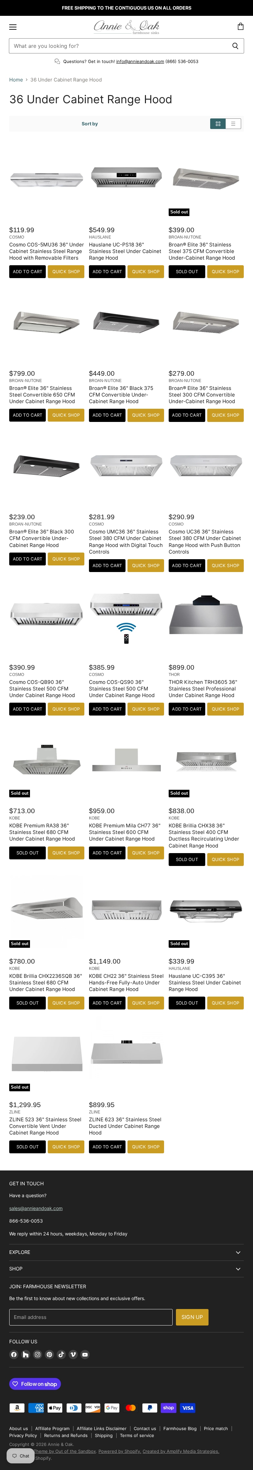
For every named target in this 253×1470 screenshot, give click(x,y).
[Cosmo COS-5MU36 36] (46, 178)
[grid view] (218, 123)
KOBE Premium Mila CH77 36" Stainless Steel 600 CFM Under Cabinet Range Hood (124, 832)
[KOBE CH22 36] (126, 909)
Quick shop (66, 271)
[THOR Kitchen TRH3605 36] (206, 616)
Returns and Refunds (66, 1435)
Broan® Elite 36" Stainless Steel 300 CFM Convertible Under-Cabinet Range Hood (202, 394)
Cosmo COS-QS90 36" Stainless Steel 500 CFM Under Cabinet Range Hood (122, 688)
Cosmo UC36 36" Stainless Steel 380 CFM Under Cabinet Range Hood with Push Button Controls (205, 541)
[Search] (235, 45)
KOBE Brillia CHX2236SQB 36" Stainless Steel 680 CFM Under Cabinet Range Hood (45, 982)
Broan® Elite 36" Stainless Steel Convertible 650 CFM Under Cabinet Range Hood (42, 394)
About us (18, 1428)
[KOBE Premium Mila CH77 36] (126, 759)
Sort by (90, 123)
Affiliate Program (52, 1428)
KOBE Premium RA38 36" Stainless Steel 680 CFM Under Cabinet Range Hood (42, 832)
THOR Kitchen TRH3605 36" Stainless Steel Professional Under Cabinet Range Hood (203, 688)
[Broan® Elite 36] (46, 322)
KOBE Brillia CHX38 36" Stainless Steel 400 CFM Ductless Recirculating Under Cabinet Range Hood (204, 835)
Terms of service (137, 1435)
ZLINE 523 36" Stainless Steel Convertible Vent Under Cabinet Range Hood (45, 1126)
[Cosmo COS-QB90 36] (46, 616)
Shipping (104, 1435)
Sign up (192, 1317)
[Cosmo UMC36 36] (126, 465)
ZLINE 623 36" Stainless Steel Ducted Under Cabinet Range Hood (125, 1126)
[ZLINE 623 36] (126, 1053)
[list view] (233, 123)
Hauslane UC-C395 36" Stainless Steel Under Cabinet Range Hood (205, 982)
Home (16, 79)
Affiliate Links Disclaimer (101, 1428)
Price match (216, 1428)
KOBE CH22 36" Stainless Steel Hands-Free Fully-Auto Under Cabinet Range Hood (126, 982)
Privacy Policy (23, 1435)
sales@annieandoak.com (36, 1208)
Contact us (145, 1428)
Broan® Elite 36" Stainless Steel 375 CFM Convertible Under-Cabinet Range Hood (202, 251)
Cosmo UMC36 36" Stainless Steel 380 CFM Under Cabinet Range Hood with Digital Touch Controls (126, 541)
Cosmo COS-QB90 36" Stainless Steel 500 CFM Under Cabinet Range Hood (42, 688)
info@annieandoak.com (140, 61)
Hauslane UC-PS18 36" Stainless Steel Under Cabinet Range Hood (125, 251)
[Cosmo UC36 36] (206, 465)
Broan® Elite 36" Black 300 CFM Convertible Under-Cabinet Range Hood (41, 538)
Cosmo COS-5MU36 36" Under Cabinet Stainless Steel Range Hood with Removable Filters (46, 251)
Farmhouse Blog (180, 1428)
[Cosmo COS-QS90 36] (126, 616)
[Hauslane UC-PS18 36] (126, 178)
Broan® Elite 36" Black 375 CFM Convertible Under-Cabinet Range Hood (121, 394)
